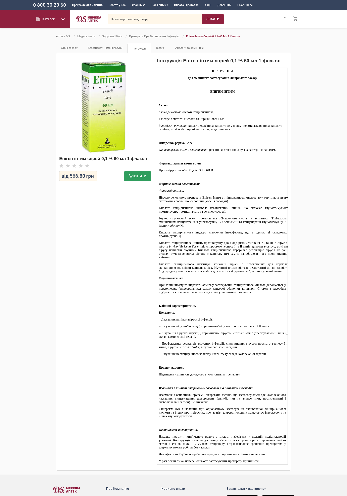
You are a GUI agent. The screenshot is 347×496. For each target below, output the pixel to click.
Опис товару (69, 47)
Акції (208, 5)
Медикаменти (86, 36)
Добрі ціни (224, 5)
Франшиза (138, 5)
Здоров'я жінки (112, 36)
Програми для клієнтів (87, 5)
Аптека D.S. (63, 36)
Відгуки (160, 47)
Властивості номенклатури (105, 47)
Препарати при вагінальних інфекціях (154, 36)
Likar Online (245, 5)
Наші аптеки (159, 5)
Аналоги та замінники (189, 47)
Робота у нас (117, 5)
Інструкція (139, 48)
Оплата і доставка (186, 5)
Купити (139, 176)
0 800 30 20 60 (49, 5)
